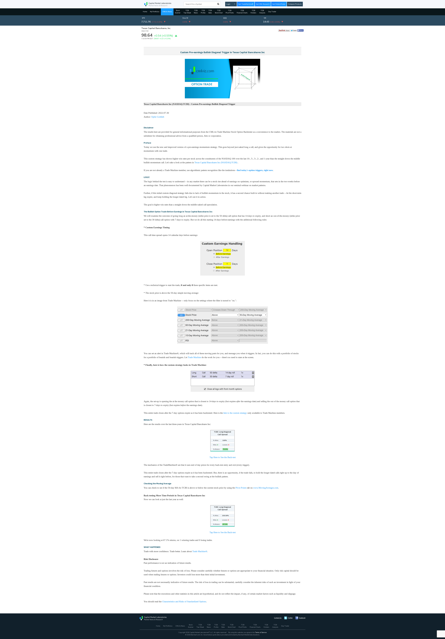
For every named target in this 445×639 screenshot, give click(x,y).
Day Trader (272, 12)
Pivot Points (241, 488)
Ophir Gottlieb (157, 117)
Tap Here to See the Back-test (223, 457)
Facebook (302, 618)
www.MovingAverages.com (265, 488)
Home (145, 12)
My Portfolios (154, 12)
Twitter (290, 618)
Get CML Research (263, 4)
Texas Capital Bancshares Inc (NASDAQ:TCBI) (216, 162)
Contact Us (277, 618)
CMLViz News (167, 12)
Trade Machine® (199, 551)
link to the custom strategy (235, 413)
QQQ (225, 18)
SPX (143, 18)
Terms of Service (261, 632)
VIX (265, 18)
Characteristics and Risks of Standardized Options (184, 601)
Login (228, 4)
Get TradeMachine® (245, 4)
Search (218, 4)
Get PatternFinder (278, 4)
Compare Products (295, 4)
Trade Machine (194, 357)
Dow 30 (185, 18)
